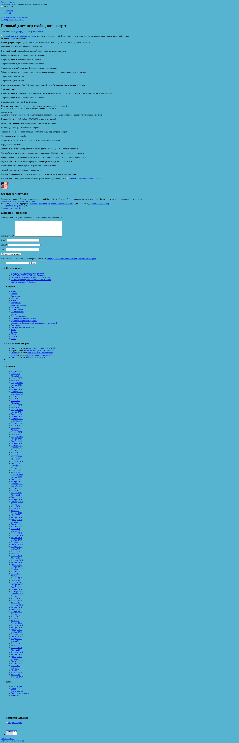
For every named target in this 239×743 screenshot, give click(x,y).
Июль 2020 (15, 506)
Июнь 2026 (15, 374)
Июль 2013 (15, 666)
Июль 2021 (15, 490)
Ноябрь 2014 (16, 632)
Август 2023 (16, 450)
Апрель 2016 (16, 600)
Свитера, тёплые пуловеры (22, 327)
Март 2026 (15, 380)
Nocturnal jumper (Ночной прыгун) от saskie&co (31, 280)
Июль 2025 (15, 398)
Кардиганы (16, 303)
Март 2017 (15, 580)
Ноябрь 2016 (16, 589)
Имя (3, 240)
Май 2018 (15, 553)
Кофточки (43, 203)
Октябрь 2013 (17, 659)
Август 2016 (16, 596)
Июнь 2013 (15, 668)
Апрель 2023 (16, 457)
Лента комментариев (20, 693)
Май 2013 (15, 670)
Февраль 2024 (17, 436)
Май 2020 (15, 511)
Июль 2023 (15, 452)
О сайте (9, 13)
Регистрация (16, 686)
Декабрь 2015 (16, 609)
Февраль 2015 (17, 625)
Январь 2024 (16, 439)
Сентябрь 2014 (17, 636)
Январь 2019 (16, 538)
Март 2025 (15, 407)
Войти (13, 689)
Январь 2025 (16, 412)
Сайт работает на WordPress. (13, 741)
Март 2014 (15, 650)
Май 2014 (15, 645)
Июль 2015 (15, 616)
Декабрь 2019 (16, 520)
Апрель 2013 (16, 672)
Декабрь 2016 (16, 587)
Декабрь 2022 (16, 463)
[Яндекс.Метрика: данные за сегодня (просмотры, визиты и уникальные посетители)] (14, 723)
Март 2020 (15, 515)
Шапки (14, 334)
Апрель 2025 (16, 405)
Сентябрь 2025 (17, 394)
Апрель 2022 (16, 470)
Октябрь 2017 (17, 569)
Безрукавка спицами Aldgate (14, 17)
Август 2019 (16, 526)
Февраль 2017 (17, 582)
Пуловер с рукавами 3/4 (12, 19)
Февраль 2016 (17, 605)
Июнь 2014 (15, 643)
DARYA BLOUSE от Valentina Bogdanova (28, 275)
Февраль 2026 (17, 383)
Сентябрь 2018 (17, 544)
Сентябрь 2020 (17, 502)
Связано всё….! (7, 2)
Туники (14, 332)
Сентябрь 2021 (17, 486)
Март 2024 (15, 434)
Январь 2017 (16, 585)
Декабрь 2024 (16, 414)
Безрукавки (16, 291)
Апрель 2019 (16, 533)
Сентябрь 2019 (17, 524)
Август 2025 (16, 396)
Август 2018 (16, 547)
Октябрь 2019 (17, 522)
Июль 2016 (15, 598)
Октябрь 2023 (17, 445)
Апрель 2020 (16, 513)
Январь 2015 (16, 627)
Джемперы (33, 203)
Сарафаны (15, 325)
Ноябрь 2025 (16, 389)
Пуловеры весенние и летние (60, 203)
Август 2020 (16, 504)
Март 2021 (15, 495)
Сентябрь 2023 (17, 448)
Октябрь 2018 (17, 542)
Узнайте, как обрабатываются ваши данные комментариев (71, 258)
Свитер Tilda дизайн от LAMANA (41, 348)
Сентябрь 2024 (17, 421)
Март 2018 (15, 558)
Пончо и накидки (18, 316)
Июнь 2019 (15, 531)
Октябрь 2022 (17, 466)
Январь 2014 (16, 654)
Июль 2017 (15, 573)
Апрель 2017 (16, 578)
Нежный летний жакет (37, 357)
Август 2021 (16, 488)
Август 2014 (16, 639)
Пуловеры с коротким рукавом (24, 321)
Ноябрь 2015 (16, 612)
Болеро (14, 294)
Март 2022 (15, 472)
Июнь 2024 (15, 428)
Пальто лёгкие (17, 309)
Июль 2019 (15, 529)
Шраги (14, 336)
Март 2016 (15, 603)
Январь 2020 (16, 517)
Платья (14, 314)
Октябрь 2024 (17, 419)
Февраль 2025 (17, 410)
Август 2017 (16, 571)
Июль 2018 (15, 549)
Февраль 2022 (17, 475)
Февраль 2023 (17, 461)
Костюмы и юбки (18, 305)
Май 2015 (15, 621)
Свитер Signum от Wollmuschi (23, 282)
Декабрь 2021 (16, 479)
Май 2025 (15, 403)
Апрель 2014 (16, 648)
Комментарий (7, 236)
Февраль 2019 (17, 535)
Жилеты (14, 300)
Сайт (3, 249)
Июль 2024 (15, 425)
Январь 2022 (16, 477)
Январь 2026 (16, 385)
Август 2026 (16, 371)
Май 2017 (15, 576)
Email (4, 245)
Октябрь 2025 (17, 392)
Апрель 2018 (16, 556)
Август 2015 (16, 614)
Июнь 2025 (15, 401)
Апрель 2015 (16, 623)
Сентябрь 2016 (17, 594)
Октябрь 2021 (17, 484)
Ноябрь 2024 (16, 416)
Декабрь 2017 (16, 564)
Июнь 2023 (15, 454)
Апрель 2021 (16, 493)
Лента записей (17, 691)
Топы (13, 330)
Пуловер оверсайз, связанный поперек (27, 273)
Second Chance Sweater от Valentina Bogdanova (30, 277)
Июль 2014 (15, 641)
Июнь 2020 (15, 508)
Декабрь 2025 (16, 387)
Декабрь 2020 (16, 497)
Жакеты (14, 298)
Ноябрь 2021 (16, 481)
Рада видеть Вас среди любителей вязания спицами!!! (34, 323)
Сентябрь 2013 (17, 661)
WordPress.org (17, 695)
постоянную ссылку (100, 203)
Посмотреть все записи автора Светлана (19, 201)
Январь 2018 (16, 562)
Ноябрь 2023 (16, 443)
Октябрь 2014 (17, 634)
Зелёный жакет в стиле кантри (40, 353)
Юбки (13, 339)
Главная (9, 11)
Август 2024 (16, 423)
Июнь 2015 (15, 618)
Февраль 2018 (17, 560)
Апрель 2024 (16, 432)
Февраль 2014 (17, 652)
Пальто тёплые (17, 312)
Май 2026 (15, 376)
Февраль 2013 (17, 677)
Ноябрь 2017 (16, 567)
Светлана (39, 32)
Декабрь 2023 (16, 441)
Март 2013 (15, 675)
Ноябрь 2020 (16, 499)
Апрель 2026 (16, 378)
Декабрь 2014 (16, 630)
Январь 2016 (16, 607)
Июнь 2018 (15, 551)
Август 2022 (16, 468)
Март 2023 (15, 459)
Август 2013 (16, 663)
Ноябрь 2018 (16, 540)
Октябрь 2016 (17, 591)
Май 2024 (15, 430)
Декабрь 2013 (16, 657)
